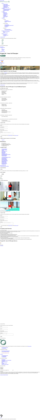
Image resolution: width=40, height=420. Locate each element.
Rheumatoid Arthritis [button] (4, 163)
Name (1, 125)
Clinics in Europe (5, 4)
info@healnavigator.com (5, 347)
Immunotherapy (7, 24)
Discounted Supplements (6, 31)
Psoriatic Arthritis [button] (4, 162)
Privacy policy (16, 135)
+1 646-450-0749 (4, 348)
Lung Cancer (5, 14)
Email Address (2, 127)
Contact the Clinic (2, 47)
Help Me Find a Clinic (6, 7)
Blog (4, 32)
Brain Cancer (5, 12)
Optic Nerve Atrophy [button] (4, 153)
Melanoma (4, 15)
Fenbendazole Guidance (6, 9)
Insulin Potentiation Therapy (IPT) (9, 25)
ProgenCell (5, 72)
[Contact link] (2, 40)
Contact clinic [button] (2, 60)
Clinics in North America (6, 5)
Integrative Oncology (6, 10)
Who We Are (5, 34)
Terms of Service (10, 135)
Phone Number (2, 129)
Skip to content (2, 0)
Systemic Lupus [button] (4, 164)
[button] (3, 165)
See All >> (6, 26)
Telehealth (3, 8)
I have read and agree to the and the (10, 135)
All (3, 17)
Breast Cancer (5, 13)
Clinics (3, 3)
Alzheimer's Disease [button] (4, 149)
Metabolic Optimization (8, 21)
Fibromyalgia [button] (3, 151)
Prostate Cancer (5, 16)
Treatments (3, 49)
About (2, 33)
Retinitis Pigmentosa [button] (4, 155)
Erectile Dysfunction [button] (4, 159)
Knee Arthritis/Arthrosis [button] (5, 160)
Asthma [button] (3, 150)
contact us (1, 354)
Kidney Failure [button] (4, 152)
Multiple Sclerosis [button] (4, 161)
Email (1, 328)
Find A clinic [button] (1, 46)
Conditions (3, 11)
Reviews (3, 50)
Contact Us (4, 35)
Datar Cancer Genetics (8, 29)
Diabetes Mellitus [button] (4, 158)
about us (29, 346)
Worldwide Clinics (5, 6)
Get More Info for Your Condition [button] (4, 166)
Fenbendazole (6, 20)
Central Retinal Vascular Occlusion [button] (6, 157)
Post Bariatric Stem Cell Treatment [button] (6, 154)
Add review (1, 245)
